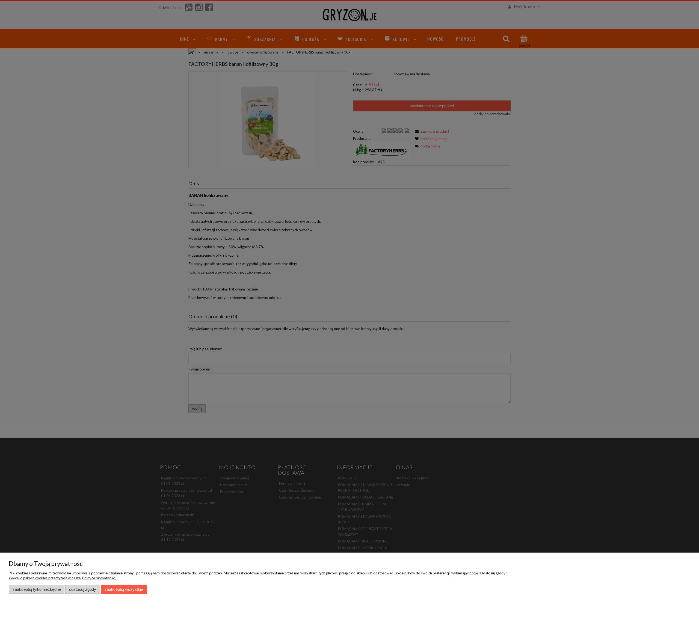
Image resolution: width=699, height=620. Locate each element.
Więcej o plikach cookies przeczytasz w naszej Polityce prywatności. (62, 578)
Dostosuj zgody (82, 589)
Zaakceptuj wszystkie (124, 589)
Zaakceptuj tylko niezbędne (37, 589)
